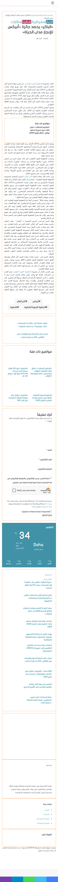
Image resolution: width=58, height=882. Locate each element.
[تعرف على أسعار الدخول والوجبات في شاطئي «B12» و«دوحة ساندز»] (13, 666)
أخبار (49, 22)
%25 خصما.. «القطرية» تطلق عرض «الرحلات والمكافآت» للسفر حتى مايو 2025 (38, 674)
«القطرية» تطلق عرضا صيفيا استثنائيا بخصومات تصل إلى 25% (18, 397)
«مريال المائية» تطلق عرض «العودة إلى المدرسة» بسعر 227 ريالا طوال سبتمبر (38, 585)
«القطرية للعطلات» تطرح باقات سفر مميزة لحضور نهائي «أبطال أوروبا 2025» (39, 130)
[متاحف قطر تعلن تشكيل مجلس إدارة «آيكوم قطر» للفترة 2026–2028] (13, 629)
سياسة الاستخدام (43, 819)
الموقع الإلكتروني (45, 469)
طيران (33, 15)
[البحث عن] (48, 4)
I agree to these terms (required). (35, 512)
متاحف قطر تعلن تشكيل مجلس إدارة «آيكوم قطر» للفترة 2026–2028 (39, 624)
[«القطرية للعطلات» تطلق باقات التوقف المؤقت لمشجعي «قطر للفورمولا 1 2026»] (41, 366)
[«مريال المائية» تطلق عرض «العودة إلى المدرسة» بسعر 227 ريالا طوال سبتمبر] (13, 590)
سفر (38, 15)
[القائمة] (52, 4)
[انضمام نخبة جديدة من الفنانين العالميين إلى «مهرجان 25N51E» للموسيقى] (13, 653)
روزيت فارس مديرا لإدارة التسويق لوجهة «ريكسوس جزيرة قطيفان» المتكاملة (38, 637)
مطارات (16, 22)
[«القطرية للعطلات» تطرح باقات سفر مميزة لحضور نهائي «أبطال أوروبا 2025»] (18, 135)
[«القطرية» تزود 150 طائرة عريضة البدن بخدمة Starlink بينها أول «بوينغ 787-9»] (17, 366)
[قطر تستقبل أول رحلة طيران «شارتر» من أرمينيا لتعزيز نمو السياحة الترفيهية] (13, 603)
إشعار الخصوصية (43, 823)
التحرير (47, 810)
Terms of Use (46, 507)
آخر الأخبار (48, 575)
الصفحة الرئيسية (46, 15)
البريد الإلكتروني (45, 459)
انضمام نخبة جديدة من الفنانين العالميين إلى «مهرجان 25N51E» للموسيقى (39, 648)
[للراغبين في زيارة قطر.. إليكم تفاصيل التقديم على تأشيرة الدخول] (13, 692)
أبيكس (36, 301)
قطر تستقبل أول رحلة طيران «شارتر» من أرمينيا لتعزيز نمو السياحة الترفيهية (38, 598)
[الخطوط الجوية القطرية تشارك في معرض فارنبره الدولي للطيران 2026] (41, 392)
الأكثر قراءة (47, 579)
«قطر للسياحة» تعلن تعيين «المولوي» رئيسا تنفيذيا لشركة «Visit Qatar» (39, 700)
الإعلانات (46, 814)
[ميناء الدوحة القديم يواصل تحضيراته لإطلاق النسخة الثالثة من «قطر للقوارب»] (13, 616)
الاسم (49, 450)
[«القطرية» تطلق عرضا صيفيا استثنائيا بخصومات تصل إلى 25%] (17, 392)
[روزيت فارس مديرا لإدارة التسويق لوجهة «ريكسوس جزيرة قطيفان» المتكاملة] (13, 642)
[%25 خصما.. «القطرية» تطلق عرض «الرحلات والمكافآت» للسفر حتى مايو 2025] (13, 679)
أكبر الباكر (28, 176)
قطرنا (26, 22)
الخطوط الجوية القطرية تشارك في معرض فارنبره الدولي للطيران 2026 (42, 397)
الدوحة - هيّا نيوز (42, 38)
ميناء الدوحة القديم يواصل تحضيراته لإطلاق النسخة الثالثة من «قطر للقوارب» (37, 611)
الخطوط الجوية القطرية (33, 84)
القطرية (13, 307)
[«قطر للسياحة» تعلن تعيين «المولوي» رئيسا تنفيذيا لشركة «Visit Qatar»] (13, 705)
